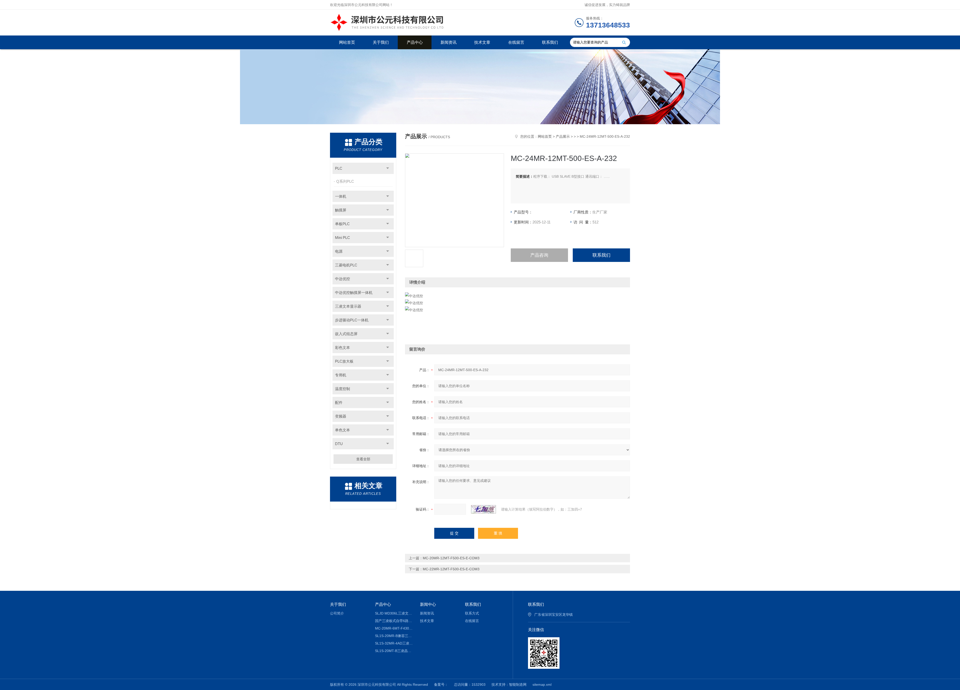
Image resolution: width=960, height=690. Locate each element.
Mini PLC (342, 237)
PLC (338, 168)
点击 (388, 168)
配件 (338, 402)
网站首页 (347, 42)
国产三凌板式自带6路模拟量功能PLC (394, 621)
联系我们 (550, 42)
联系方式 (472, 613)
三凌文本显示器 (348, 306)
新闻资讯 (448, 42)
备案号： (441, 685)
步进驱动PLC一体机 (351, 320)
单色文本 (342, 430)
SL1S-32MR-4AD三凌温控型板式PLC (394, 643)
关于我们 (381, 42)
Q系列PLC (345, 181)
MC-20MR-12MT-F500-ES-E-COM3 (451, 558)
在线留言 (516, 42)
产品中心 (415, 42)
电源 (338, 251)
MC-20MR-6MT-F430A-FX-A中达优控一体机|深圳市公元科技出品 (394, 628)
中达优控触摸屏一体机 (353, 292)
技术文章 (482, 42)
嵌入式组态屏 (346, 334)
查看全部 (363, 459)
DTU (339, 444)
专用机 (340, 375)
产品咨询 (539, 255)
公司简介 (337, 613)
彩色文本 (342, 347)
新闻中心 (428, 604)
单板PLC (342, 224)
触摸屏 (340, 210)
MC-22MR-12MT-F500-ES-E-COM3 (451, 569)
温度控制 (342, 389)
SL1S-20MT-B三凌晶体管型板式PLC (394, 651)
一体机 (340, 196)
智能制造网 (517, 685)
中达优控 (342, 279)
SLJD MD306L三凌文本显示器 (394, 613)
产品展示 (563, 136)
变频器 (340, 416)
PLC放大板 (344, 361)
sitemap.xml (542, 685)
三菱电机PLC (346, 265)
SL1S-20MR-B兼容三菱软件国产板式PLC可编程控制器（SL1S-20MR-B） (394, 636)
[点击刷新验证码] (483, 509)
